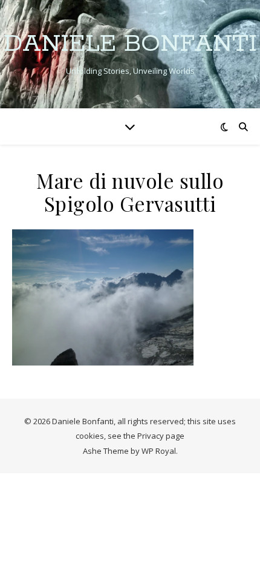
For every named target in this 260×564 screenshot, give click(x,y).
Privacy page (160, 435)
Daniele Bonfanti (130, 43)
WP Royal (158, 450)
